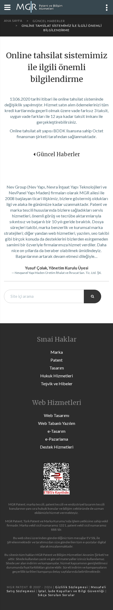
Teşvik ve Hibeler (57, 383)
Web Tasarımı (56, 415)
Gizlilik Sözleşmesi (71, 587)
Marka (56, 352)
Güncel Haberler (58, 154)
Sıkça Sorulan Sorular (56, 595)
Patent (56, 359)
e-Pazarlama (56, 438)
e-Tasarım (56, 431)
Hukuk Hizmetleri (56, 375)
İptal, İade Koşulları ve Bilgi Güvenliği (71, 591)
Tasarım (56, 367)
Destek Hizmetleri (56, 446)
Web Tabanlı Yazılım (56, 423)
